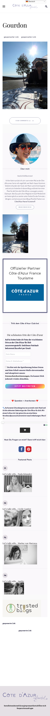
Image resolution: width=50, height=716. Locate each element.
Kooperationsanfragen (25, 708)
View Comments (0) (23, 120)
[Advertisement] (25, 657)
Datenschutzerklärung (16, 706)
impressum (28, 706)
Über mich (42, 706)
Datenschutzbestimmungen (17, 376)
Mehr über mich (25, 207)
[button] (21, 449)
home (6, 706)
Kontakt (36, 706)
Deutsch (31, 1)
